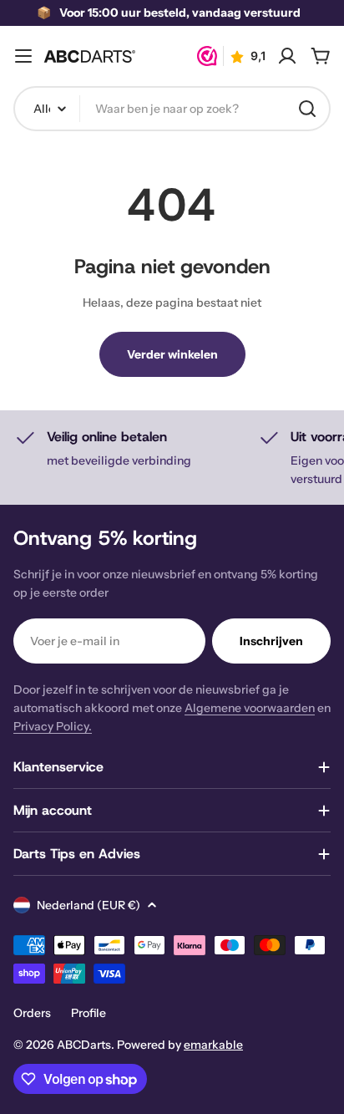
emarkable (213, 1044)
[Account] (287, 56)
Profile (88, 1012)
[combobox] (172, 108)
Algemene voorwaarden (250, 707)
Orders (32, 1012)
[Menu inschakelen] (23, 56)
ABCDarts (84, 1044)
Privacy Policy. (52, 726)
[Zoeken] (307, 109)
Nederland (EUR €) (88, 905)
